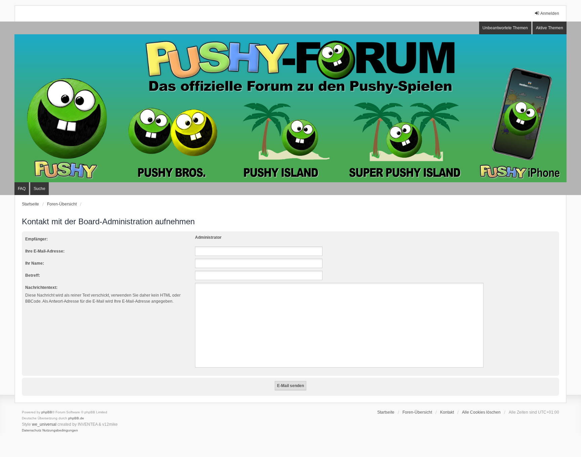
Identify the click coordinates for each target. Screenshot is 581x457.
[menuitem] (31, 430)
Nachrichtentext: (41, 287)
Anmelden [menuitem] (549, 13)
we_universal (44, 424)
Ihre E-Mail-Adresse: (45, 251)
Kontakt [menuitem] (447, 412)
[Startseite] (290, 108)
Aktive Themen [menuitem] (549, 28)
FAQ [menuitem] (22, 188)
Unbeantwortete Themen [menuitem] (505, 28)
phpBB (46, 412)
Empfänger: (36, 239)
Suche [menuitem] (39, 188)
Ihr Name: (34, 263)
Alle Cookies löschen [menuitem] (481, 412)
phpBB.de (76, 418)
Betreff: (32, 275)
